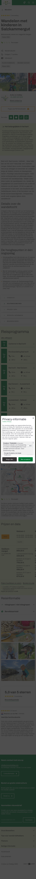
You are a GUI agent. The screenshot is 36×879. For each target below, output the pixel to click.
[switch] (30, 445)
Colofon (4, 421)
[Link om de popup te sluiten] (33, 418)
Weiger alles (9, 459)
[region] (18, 448)
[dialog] (18, 439)
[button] (28, 446)
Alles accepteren (25, 459)
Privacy (9, 421)
